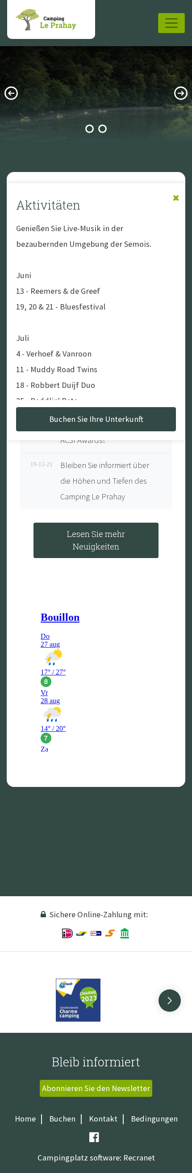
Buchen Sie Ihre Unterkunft (96, 419)
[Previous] (11, 93)
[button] (170, 1000)
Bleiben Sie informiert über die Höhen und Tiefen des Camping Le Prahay (91, 481)
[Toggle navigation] (171, 23)
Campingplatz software (79, 1157)
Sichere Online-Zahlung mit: (99, 914)
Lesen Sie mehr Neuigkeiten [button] (96, 540)
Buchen (62, 1118)
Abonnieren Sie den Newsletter (96, 1088)
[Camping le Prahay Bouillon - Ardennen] (51, 19)
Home (25, 1118)
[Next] (181, 93)
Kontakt (103, 1118)
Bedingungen (154, 1118)
